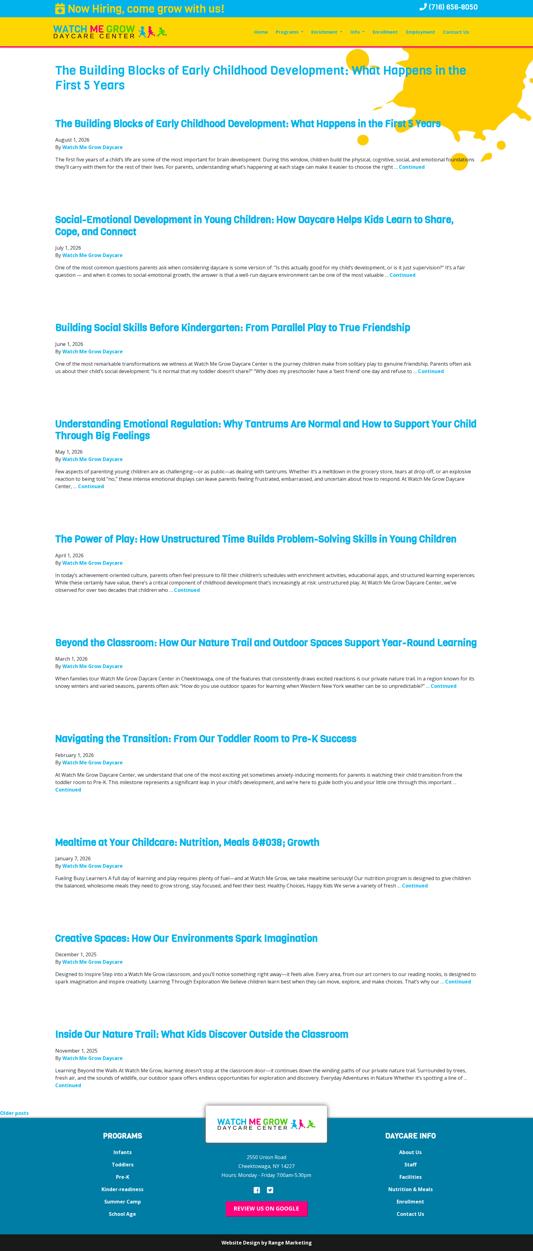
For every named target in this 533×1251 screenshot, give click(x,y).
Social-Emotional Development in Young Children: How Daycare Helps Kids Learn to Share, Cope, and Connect (254, 225)
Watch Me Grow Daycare (92, 147)
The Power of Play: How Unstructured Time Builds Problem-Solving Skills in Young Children (256, 539)
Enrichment (325, 32)
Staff (410, 1164)
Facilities (410, 1177)
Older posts (14, 1113)
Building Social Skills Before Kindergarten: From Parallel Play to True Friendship (232, 328)
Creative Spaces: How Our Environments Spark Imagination (186, 938)
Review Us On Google (266, 1208)
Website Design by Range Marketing (266, 1242)
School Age (122, 1214)
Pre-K (122, 1177)
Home (261, 32)
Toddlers (123, 1164)
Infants (123, 1152)
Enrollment (385, 32)
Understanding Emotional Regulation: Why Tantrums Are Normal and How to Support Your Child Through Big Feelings (266, 430)
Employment (420, 32)
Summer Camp (122, 1201)
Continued (412, 167)
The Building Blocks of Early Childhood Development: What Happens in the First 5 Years (248, 124)
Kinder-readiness (122, 1189)
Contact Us (456, 32)
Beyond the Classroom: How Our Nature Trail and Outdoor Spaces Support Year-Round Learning (266, 643)
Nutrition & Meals (410, 1189)
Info (355, 32)
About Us (410, 1152)
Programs (288, 32)
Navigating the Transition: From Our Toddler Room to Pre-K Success (206, 739)
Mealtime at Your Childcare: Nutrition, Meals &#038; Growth (187, 842)
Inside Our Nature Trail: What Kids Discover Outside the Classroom (202, 1034)
